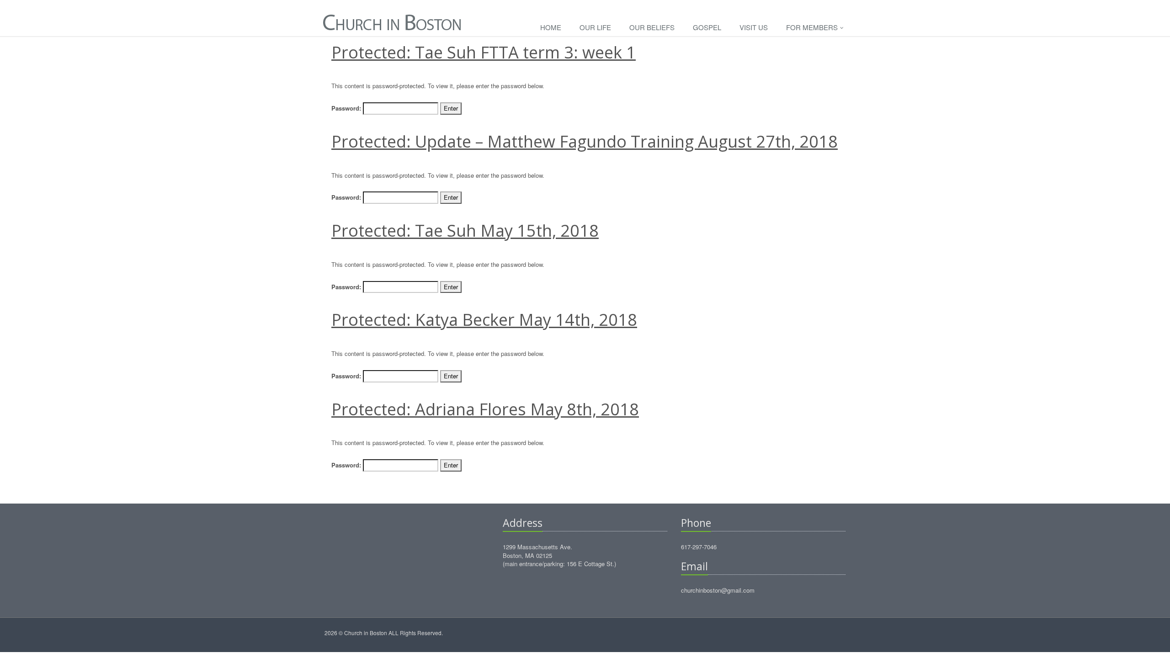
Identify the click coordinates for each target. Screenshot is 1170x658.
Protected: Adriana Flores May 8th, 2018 (485, 409)
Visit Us (753, 27)
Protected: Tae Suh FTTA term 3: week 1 (483, 52)
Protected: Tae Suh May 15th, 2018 (465, 230)
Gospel (707, 27)
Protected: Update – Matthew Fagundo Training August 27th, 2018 (584, 141)
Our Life (595, 27)
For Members (813, 27)
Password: (347, 108)
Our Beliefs (652, 27)
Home (550, 27)
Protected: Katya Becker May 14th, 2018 (484, 319)
